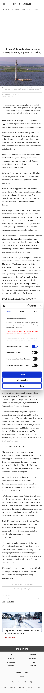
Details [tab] (22, 311)
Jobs (5, 687)
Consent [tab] (8, 311)
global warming (15, 598)
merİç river (10, 601)
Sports (11, 666)
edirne (36, 598)
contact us (31, 687)
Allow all (22, 374)
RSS (39, 687)
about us (21, 687)
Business (33, 658)
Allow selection (22, 380)
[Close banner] (41, 305)
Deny (22, 386)
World (11, 658)
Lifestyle (11, 662)
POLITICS (11, 655)
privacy (12, 687)
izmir (3, 601)
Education (26, 9)
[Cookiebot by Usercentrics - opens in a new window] (27, 305)
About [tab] (36, 311)
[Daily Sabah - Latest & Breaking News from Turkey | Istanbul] (22, 4)
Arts (33, 662)
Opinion (33, 666)
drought (5, 598)
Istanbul (15, 9)
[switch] (35, 352)
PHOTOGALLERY (12, 637)
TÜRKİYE (6, 9)
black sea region (27, 598)
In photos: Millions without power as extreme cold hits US (22, 632)
